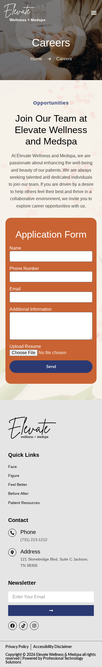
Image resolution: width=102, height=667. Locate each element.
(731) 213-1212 (33, 539)
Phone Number (24, 268)
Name (15, 248)
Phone (28, 532)
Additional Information (31, 309)
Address (30, 552)
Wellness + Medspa (27, 20)
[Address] (12, 552)
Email (15, 289)
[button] (93, 12)
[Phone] (12, 533)
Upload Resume (25, 346)
